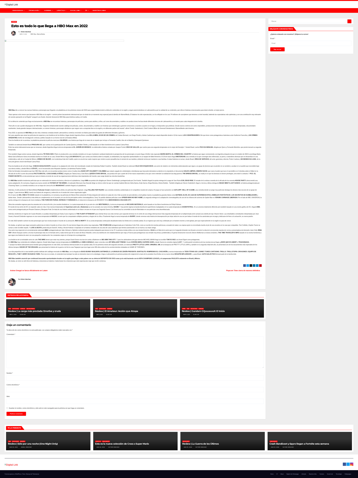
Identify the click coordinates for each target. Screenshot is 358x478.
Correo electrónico (13, 385)
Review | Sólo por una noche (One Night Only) (33, 443)
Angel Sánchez (26, 447)
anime (183, 308)
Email (272, 38)
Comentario (11, 334)
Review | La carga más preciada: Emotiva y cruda (34, 311)
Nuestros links (99, 10)
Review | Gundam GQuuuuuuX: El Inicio (203, 311)
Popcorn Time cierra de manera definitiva (243, 270)
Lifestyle (61, 10)
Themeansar (35, 474)
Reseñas (22, 441)
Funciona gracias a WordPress (13, 474)
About (282, 474)
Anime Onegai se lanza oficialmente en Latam (29, 270)
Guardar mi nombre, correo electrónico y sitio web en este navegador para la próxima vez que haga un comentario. (46, 408)
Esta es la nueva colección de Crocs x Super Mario (122, 443)
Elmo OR (22, 314)
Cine (10, 308)
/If (86, 10)
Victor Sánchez (26, 32)
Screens (48, 10)
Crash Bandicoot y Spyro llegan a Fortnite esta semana (299, 443)
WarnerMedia (41, 34)
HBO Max (33, 34)
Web (8, 396)
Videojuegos (17, 10)
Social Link (75, 10)
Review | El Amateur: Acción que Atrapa (116, 311)
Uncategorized (31, 308)
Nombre (10, 373)
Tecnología (34, 10)
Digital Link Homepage (292, 474)
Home (272, 474)
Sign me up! (277, 49)
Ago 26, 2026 (13, 447)
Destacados (15, 308)
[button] (352, 10)
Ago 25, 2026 (188, 447)
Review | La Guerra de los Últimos (200, 443)
